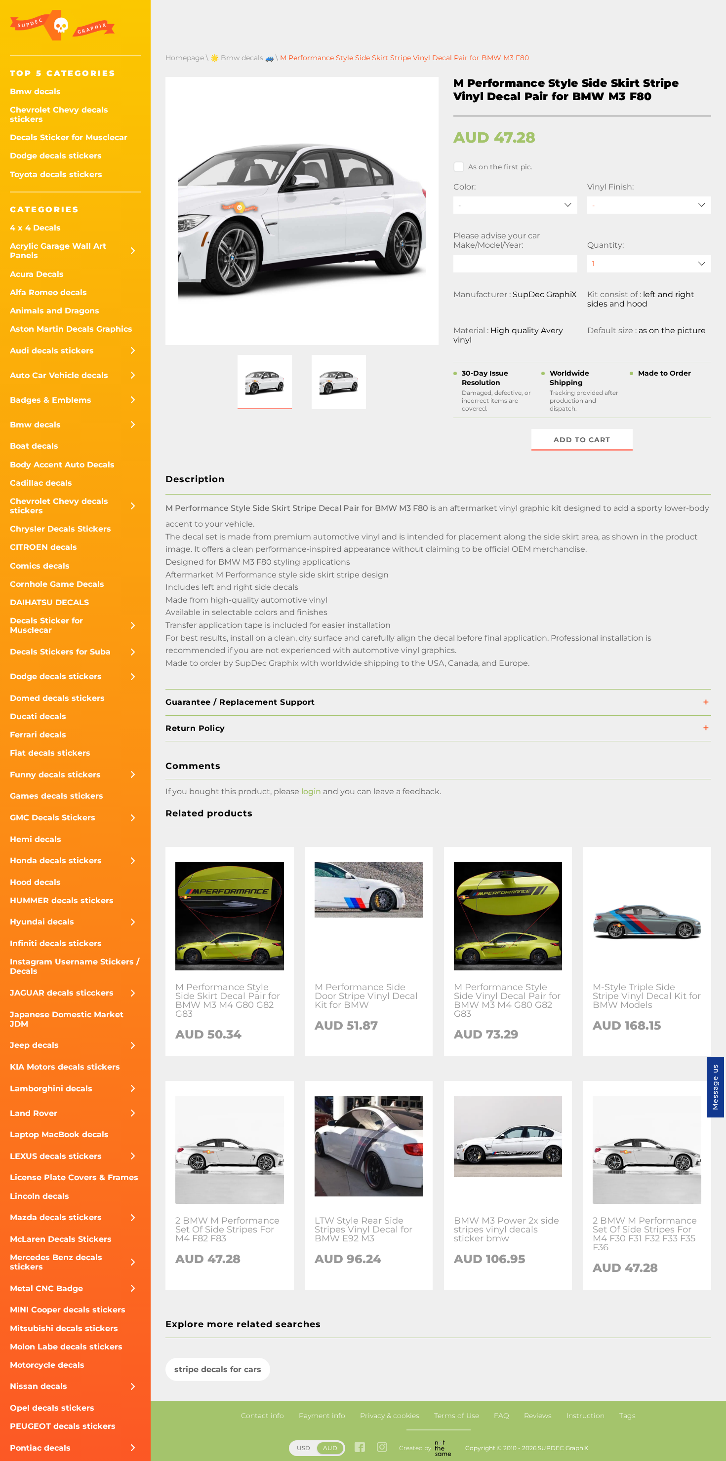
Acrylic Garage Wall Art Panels (58, 250)
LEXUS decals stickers (56, 1156)
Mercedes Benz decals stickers (56, 1262)
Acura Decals (37, 274)
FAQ (501, 1415)
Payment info (322, 1415)
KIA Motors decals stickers (65, 1067)
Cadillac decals (41, 483)
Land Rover (33, 1113)
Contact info (262, 1415)
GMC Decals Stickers (52, 817)
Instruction (585, 1415)
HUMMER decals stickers (62, 900)
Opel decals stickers (52, 1408)
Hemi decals (35, 839)
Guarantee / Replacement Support (240, 702)
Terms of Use (456, 1415)
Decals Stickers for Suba (60, 651)
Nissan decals (38, 1386)
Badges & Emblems (50, 400)
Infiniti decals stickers (56, 943)
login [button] (311, 791)
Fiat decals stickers (50, 753)
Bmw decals (35, 91)
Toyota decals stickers (56, 174)
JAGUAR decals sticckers (62, 993)
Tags (627, 1415)
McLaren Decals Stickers (61, 1239)
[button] (265, 382)
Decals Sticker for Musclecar (68, 137)
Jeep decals (34, 1045)
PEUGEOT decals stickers (63, 1426)
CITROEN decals (43, 547)
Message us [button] (715, 1087)
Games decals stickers (56, 796)
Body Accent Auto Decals (62, 464)
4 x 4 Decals (35, 227)
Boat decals (34, 446)
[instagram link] (382, 1448)
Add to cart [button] (582, 439)
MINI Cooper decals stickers (67, 1309)
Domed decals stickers (57, 698)
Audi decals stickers (52, 350)
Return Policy (195, 728)
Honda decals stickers (56, 860)
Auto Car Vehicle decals (59, 375)
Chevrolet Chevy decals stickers (59, 114)
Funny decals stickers (55, 774)
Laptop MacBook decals (59, 1134)
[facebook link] (360, 1448)
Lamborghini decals (51, 1088)
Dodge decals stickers (56, 155)
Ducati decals (38, 716)
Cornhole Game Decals (57, 584)
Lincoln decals (39, 1196)
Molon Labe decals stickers (66, 1346)
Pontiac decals (40, 1448)
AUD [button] (330, 1448)
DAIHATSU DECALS (49, 602)
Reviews (538, 1415)
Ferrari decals (38, 734)
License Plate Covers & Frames (74, 1177)
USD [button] (303, 1448)
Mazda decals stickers (56, 1217)
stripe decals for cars (217, 1369)
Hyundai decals (42, 921)
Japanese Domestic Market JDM (66, 1019)
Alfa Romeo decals (48, 292)
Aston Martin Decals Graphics (71, 329)
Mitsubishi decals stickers (64, 1328)
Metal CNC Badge (46, 1288)
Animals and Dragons (54, 310)
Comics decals (40, 566)
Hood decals (35, 882)
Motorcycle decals (47, 1365)
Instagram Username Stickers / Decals (74, 966)
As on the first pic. (500, 166)
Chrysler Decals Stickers (60, 529)
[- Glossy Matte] (649, 205)
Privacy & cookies (389, 1415)
